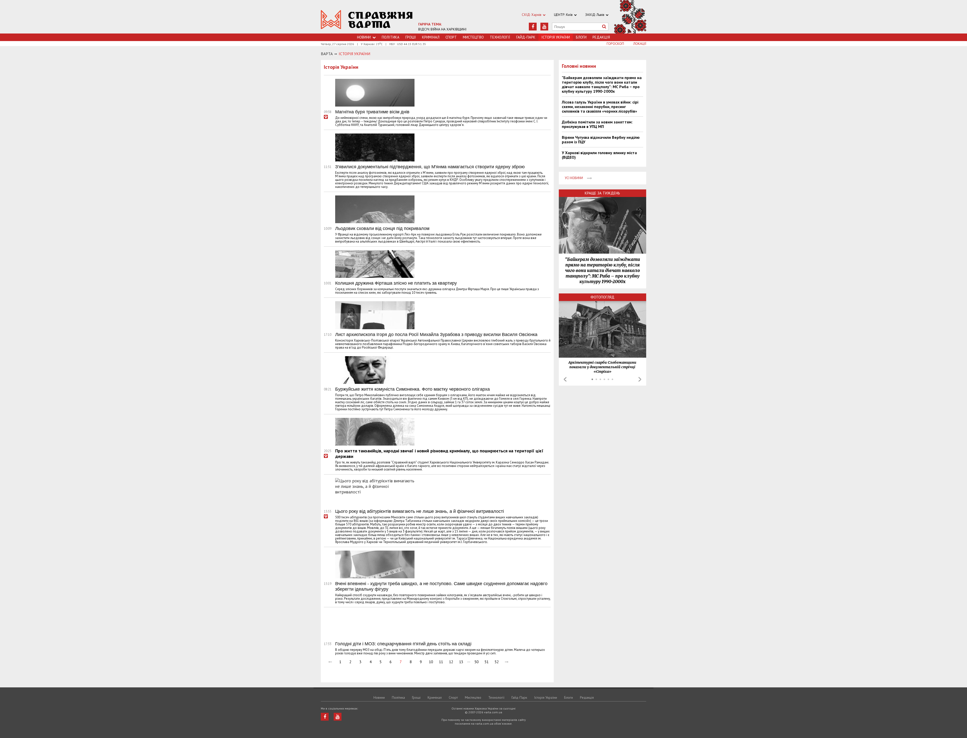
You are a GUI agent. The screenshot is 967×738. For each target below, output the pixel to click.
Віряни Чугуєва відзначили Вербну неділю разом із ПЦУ (601, 139)
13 (461, 661)
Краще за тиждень (602, 193)
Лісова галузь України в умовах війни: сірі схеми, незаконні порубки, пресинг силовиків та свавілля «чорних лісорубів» (600, 106)
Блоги (581, 37)
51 (487, 661)
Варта (327, 53)
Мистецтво (473, 37)
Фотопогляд (602, 297)
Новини (364, 37)
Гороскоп (615, 43)
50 (476, 661)
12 (451, 661)
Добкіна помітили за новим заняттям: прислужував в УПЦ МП (597, 124)
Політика (390, 37)
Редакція (601, 37)
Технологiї (500, 37)
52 (497, 661)
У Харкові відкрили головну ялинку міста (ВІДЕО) (599, 155)
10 (431, 661)
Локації (639, 43)
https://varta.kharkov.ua (367, 19)
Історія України (545, 697)
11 (441, 661)
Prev (565, 379)
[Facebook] (533, 26)
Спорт (451, 37)
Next (640, 379)
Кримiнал (430, 37)
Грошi (410, 37)
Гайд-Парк (525, 37)
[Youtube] (544, 26)
